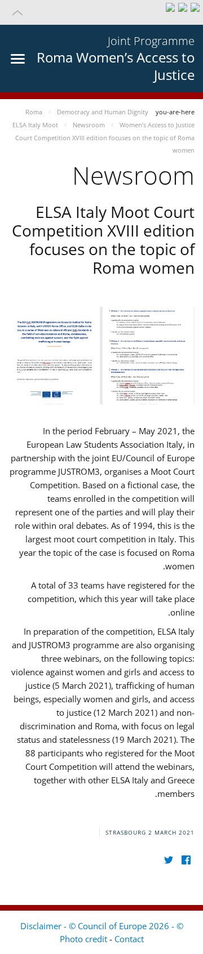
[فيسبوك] (186, 859)
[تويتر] (168, 859)
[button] (101, 12)
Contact (129, 938)
